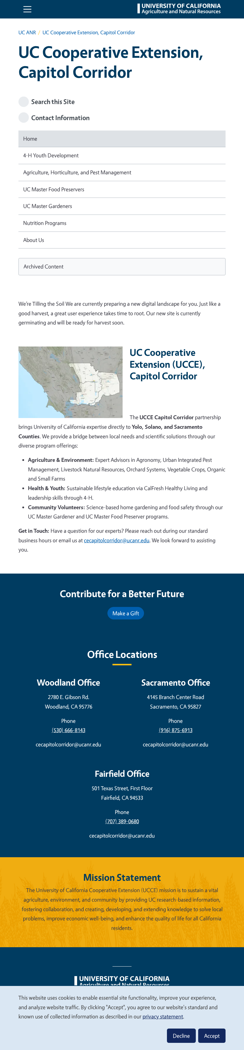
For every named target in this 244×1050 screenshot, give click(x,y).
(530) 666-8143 (68, 730)
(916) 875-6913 (176, 730)
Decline (181, 1035)
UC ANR (27, 32)
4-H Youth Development (51, 155)
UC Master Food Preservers (53, 189)
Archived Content (43, 266)
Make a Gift (125, 613)
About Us (33, 239)
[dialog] (122, 1017)
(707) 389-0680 (122, 821)
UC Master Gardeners (47, 205)
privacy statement (163, 1016)
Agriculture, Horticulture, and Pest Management (77, 172)
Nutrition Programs (44, 222)
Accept (212, 1035)
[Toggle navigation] (27, 9)
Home (30, 138)
